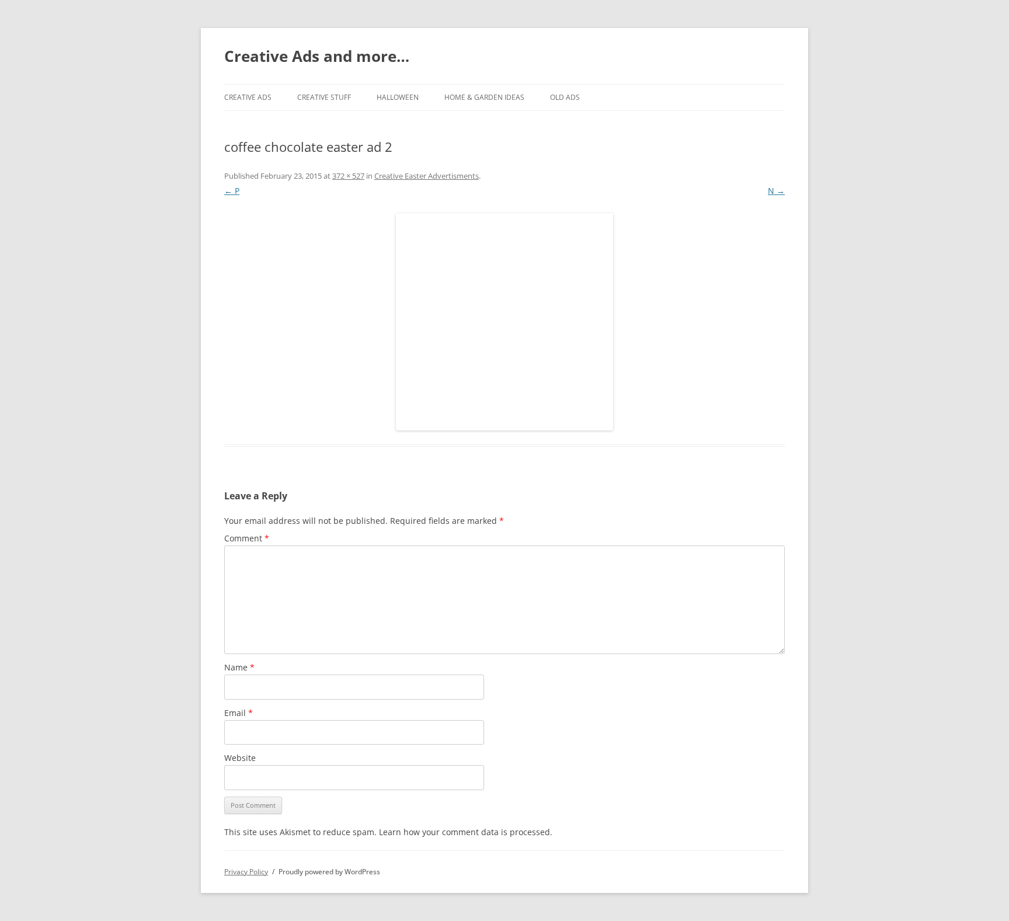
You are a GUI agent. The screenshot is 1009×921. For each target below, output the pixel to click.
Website (240, 757)
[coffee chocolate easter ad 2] (504, 321)
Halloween (398, 97)
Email (238, 712)
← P (231, 190)
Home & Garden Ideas (484, 97)
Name (239, 667)
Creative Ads (248, 97)
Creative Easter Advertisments (426, 176)
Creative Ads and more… (316, 56)
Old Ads (565, 97)
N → (776, 190)
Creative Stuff (324, 97)
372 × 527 (348, 176)
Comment (246, 538)
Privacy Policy (246, 872)
